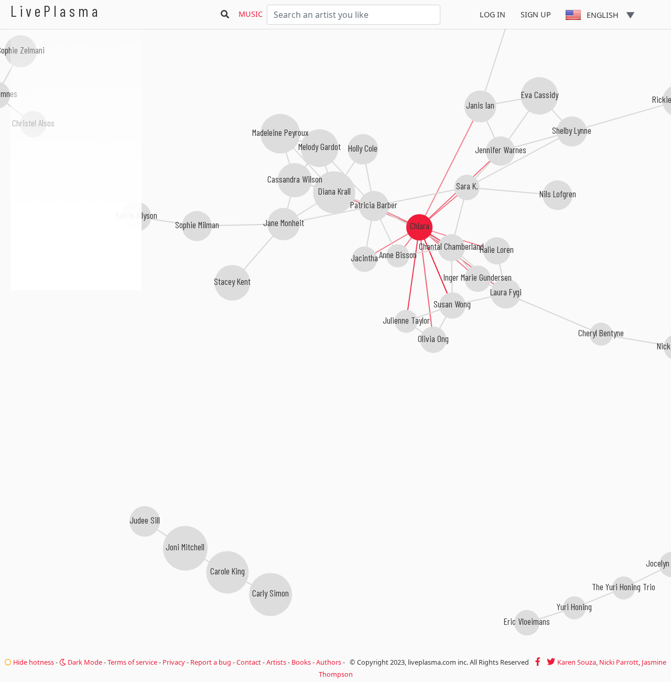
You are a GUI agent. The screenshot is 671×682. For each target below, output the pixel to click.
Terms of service (132, 662)
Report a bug (210, 662)
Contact (248, 662)
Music (251, 14)
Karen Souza (576, 662)
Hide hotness (33, 662)
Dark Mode (84, 662)
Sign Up (536, 14)
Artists (276, 662)
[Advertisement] (76, 346)
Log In (492, 14)
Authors (328, 662)
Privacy (174, 662)
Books (301, 662)
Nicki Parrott (618, 662)
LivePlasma (55, 11)
